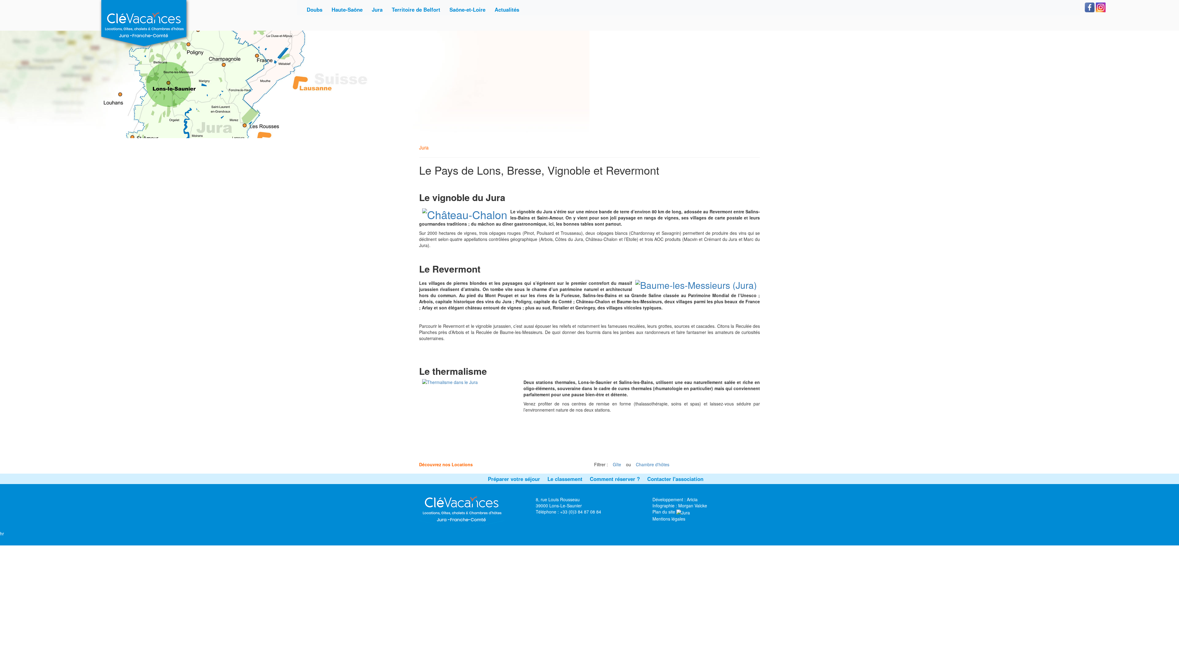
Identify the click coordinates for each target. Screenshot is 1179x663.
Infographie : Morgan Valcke (679, 505)
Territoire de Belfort (416, 9)
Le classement (564, 479)
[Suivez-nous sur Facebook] (1090, 7)
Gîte (617, 464)
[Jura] (683, 512)
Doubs (314, 9)
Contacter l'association (675, 479)
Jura (377, 9)
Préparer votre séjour (514, 479)
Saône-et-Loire (467, 9)
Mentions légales (668, 519)
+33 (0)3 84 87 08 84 (580, 512)
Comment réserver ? (615, 479)
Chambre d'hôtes (652, 464)
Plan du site (663, 512)
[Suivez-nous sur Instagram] (1101, 7)
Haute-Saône (347, 9)
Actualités (507, 9)
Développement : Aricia (675, 499)
